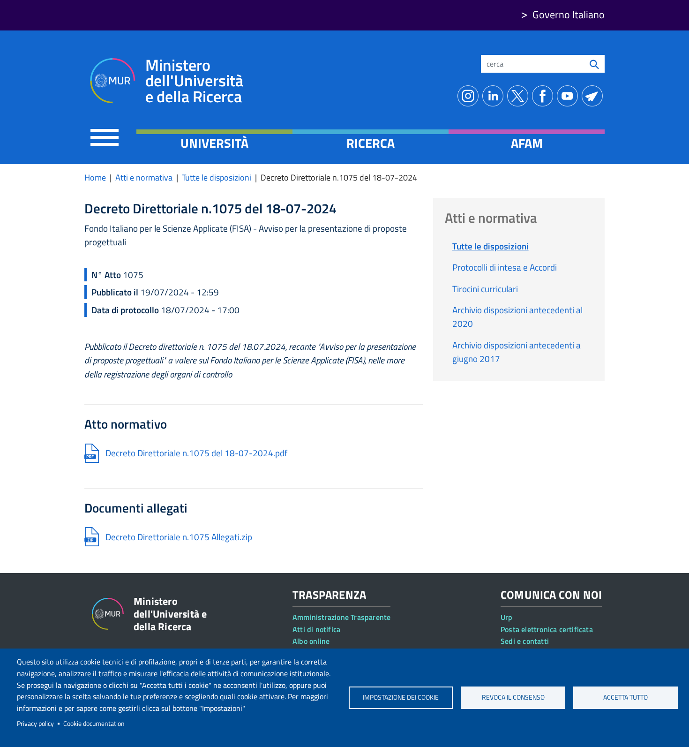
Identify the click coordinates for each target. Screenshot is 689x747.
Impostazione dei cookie (401, 697)
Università (214, 143)
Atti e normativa (143, 177)
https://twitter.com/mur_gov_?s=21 (519, 95)
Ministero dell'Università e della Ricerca (194, 81)
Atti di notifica (316, 629)
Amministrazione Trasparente (341, 617)
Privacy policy (35, 723)
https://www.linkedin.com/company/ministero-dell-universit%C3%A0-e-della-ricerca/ (494, 95)
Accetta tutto (625, 697)
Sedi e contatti (525, 641)
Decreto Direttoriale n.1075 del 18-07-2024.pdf (196, 453)
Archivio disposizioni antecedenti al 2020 (517, 316)
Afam (527, 143)
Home (95, 177)
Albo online (311, 641)
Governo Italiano (568, 15)
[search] (594, 64)
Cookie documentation (94, 723)
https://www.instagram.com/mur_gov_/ (469, 95)
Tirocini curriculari (485, 288)
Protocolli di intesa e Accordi (504, 267)
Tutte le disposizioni (216, 177)
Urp (507, 617)
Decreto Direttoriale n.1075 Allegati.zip (178, 536)
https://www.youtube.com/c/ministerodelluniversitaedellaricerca (569, 95)
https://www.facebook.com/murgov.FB (544, 95)
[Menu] (104, 137)
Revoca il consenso (513, 697)
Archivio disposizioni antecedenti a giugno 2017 (516, 351)
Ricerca (370, 143)
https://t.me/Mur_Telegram (594, 95)
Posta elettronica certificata (547, 629)
